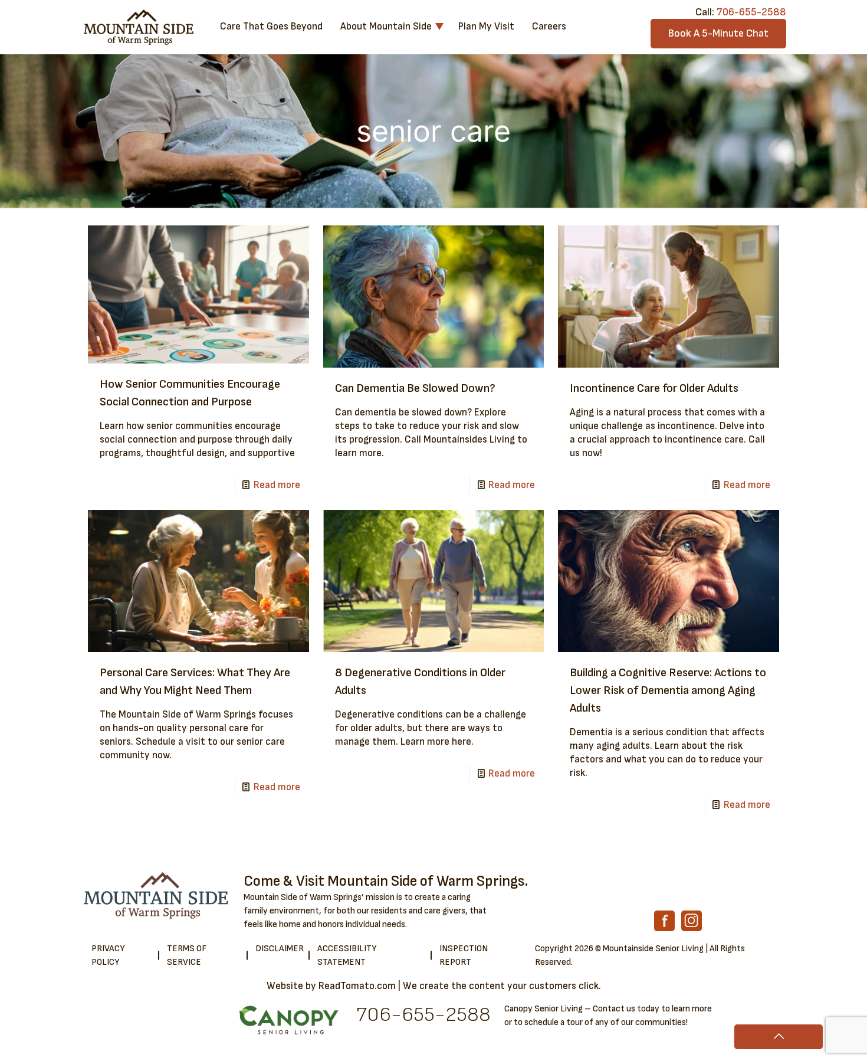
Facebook (664, 921)
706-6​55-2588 (423, 1014)
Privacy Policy (107, 955)
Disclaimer (279, 948)
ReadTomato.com (357, 986)
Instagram (691, 921)
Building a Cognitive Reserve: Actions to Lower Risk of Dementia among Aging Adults (668, 690)
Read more (277, 485)
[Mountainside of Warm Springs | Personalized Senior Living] (138, 27)
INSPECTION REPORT (463, 955)
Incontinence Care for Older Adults (654, 388)
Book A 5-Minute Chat (718, 33)
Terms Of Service (186, 955)
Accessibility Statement (346, 955)
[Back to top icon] (778, 1036)
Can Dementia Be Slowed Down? (415, 388)
